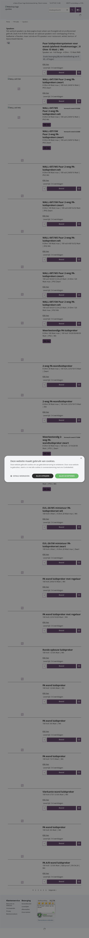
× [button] (81, 458)
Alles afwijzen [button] (42, 476)
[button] (19, 476)
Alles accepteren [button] (66, 476)
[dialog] (44, 469)
